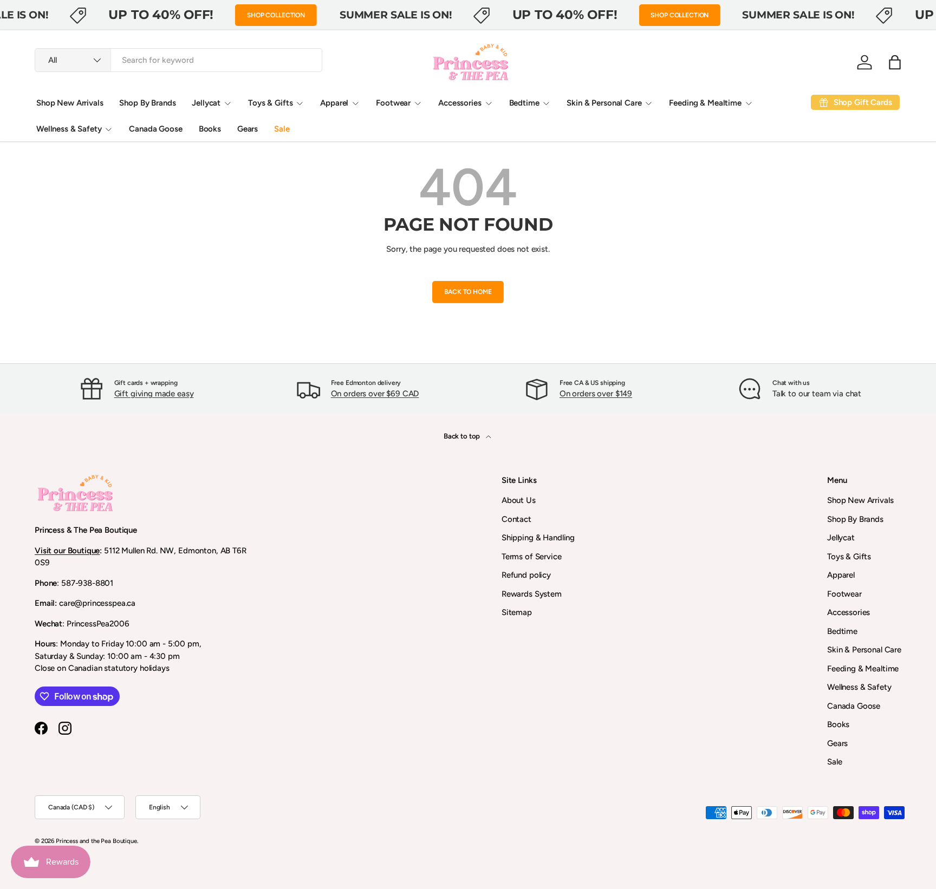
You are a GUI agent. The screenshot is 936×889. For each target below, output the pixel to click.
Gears (247, 129)
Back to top (463, 436)
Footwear (393, 103)
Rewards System (532, 594)
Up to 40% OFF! (160, 14)
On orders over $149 (596, 393)
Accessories (459, 103)
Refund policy (526, 575)
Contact (516, 519)
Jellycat (206, 103)
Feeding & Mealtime (705, 103)
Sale (281, 129)
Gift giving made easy (154, 393)
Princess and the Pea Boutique (96, 841)
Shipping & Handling (538, 537)
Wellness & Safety (68, 129)
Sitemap (517, 612)
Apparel (334, 103)
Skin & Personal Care (604, 103)
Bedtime (524, 103)
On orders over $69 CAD (375, 393)
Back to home (467, 292)
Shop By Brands (147, 103)
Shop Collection (276, 15)
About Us (519, 500)
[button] (895, 62)
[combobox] (178, 60)
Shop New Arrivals (69, 103)
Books (210, 129)
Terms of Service (532, 556)
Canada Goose (155, 129)
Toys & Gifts (270, 103)
